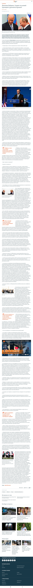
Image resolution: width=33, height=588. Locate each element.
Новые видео (5, 538)
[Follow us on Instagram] (5, 560)
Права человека (19, 574)
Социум (18, 572)
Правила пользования (20, 567)
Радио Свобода (4, 9)
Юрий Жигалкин (8, 485)
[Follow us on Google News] (13, 560)
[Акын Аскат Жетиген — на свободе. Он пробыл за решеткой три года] (26, 542)
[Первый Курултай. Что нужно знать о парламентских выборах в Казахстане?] (9, 526)
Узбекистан (18, 582)
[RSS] (15, 560)
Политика (4, 3)
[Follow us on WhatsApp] (11, 560)
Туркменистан (19, 580)
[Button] (29, 13)
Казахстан (3, 580)
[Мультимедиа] (10, 587)
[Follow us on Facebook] (7, 560)
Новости (3, 572)
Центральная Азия (5, 574)
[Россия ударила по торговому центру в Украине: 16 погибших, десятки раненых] (6, 542)
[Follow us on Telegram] (9, 560)
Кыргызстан (4, 582)
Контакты (3, 567)
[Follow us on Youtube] (3, 560)
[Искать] (22, 587)
